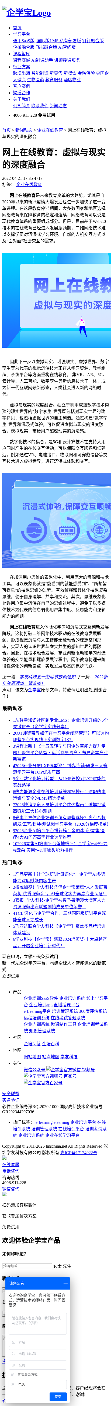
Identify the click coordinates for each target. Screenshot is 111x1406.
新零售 (56, 73)
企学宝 (34, 690)
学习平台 (21, 34)
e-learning (44, 1122)
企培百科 (50, 1044)
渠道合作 (21, 92)
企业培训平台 (83, 1122)
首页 (17, 27)
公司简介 (21, 105)
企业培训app (41, 1005)
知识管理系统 (42, 1031)
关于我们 (21, 99)
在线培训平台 (71, 1129)
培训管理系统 (65, 1011)
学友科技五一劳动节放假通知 (47, 677)
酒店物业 (72, 79)
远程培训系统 (37, 1018)
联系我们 (39, 105)
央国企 (102, 73)
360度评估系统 (93, 1011)
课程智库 (21, 53)
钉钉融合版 (93, 40)
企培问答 (32, 1044)
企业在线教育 (50, 130)
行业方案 (21, 66)
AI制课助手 (42, 60)
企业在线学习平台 (62, 1135)
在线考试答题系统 (68, 1018)
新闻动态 (58, 105)
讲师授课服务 (67, 60)
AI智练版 (67, 47)
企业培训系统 (72, 998)
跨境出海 (21, 73)
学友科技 (69, 1056)
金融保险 (86, 73)
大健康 (19, 79)
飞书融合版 (46, 47)
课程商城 (21, 60)
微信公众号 (35, 1069)
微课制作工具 (64, 1024)
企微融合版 (23, 47)
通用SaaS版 (23, 40)
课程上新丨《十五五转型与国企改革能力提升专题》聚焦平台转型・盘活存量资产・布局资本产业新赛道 (60, 752)
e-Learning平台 (37, 1011)
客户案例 (21, 86)
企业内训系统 (37, 1024)
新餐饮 (70, 73)
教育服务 (54, 79)
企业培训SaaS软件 (41, 998)
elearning (61, 1122)
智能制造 (39, 73)
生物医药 (35, 79)
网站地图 (32, 1056)
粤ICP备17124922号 (78, 1152)
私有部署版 (70, 40)
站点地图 (50, 1056)
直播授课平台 (66, 1005)
